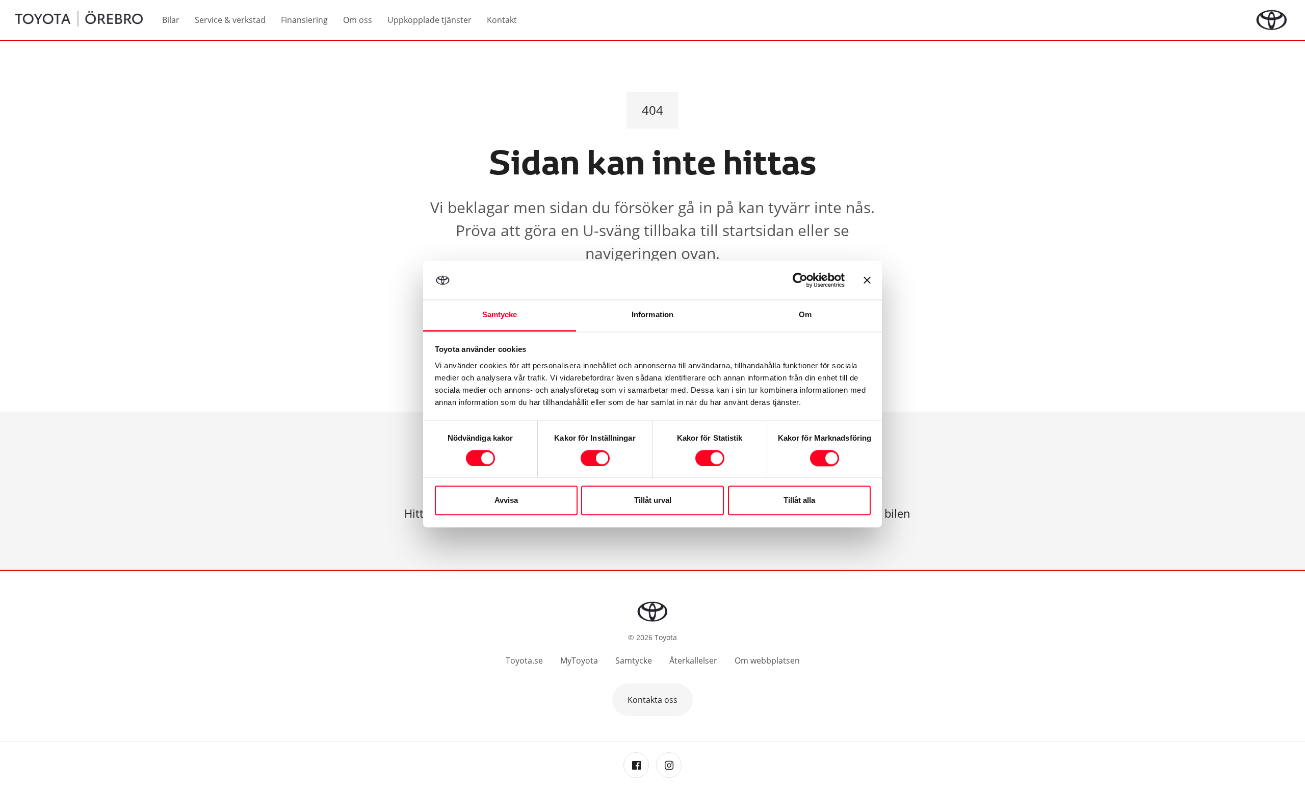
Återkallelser (693, 660)
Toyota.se (524, 660)
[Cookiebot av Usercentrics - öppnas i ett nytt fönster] (800, 280)
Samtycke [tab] (499, 315)
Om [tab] (805, 315)
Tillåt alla (799, 500)
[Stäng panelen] (867, 280)
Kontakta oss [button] (652, 699)
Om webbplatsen (767, 660)
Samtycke (633, 660)
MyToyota (579, 660)
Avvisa (506, 500)
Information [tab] (652, 315)
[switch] (595, 458)
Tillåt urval (652, 500)
